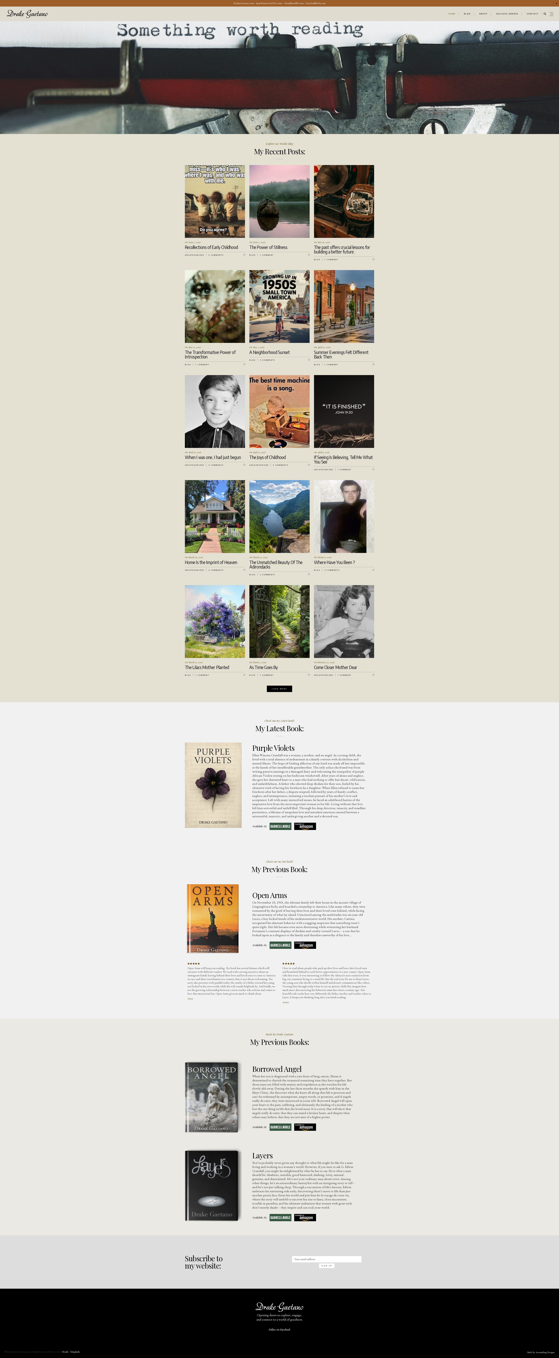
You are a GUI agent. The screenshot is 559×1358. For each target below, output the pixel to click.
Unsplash (75, 1351)
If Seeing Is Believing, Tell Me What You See (343, 459)
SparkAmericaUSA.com (268, 3)
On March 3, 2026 (257, 662)
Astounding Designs (545, 1352)
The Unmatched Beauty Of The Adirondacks (275, 564)
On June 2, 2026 (257, 242)
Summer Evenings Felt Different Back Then (341, 354)
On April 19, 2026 (193, 452)
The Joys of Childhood (267, 457)
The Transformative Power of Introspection (210, 354)
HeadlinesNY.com (294, 3)
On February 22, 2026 (324, 662)
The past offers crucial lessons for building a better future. (342, 249)
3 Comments (267, 360)
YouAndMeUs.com (316, 3)
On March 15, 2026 (323, 557)
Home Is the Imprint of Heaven (211, 562)
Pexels (65, 1351)
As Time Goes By (263, 667)
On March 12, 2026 (194, 662)
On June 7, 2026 (193, 242)
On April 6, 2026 (322, 452)
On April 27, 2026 (322, 347)
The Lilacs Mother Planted (207, 667)
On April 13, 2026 (257, 452)
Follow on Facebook (279, 1329)
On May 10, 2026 (193, 347)
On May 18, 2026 (322, 242)
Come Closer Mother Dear (335, 667)
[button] (545, 14)
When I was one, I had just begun (213, 457)
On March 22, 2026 (258, 557)
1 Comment (267, 255)
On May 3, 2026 (256, 347)
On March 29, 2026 (194, 557)
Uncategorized (194, 255)
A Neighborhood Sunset (269, 352)
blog (252, 255)
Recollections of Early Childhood (211, 247)
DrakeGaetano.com (243, 3)
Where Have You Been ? (334, 562)
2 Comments (216, 255)
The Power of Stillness (268, 247)
